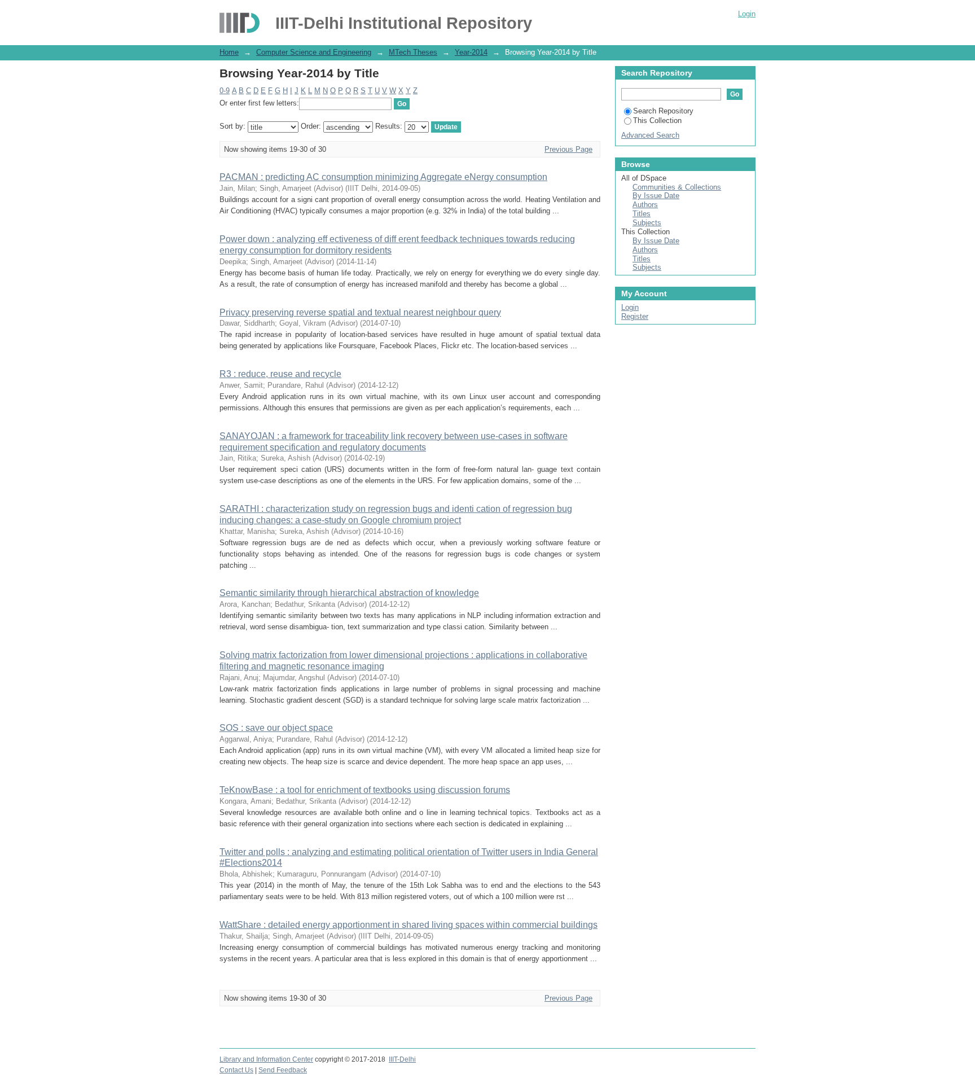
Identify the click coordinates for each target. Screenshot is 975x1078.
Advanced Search (650, 135)
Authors (645, 204)
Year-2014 (471, 52)
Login (747, 14)
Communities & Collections (677, 187)
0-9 (224, 90)
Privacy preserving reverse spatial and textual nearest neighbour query (360, 312)
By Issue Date (656, 195)
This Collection (657, 120)
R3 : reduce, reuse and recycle (280, 374)
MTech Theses (413, 52)
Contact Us (236, 1070)
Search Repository (663, 111)
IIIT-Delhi (402, 1059)
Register (634, 316)
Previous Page (568, 149)
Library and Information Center (266, 1059)
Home (229, 52)
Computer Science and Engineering (313, 52)
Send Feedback (282, 1070)
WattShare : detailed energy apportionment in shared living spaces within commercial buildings (408, 925)
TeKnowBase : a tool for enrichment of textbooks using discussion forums (364, 790)
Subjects (647, 222)
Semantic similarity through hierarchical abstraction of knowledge (349, 593)
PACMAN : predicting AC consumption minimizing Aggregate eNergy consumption (383, 177)
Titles (642, 213)
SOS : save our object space (276, 728)
